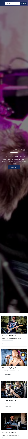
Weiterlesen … (8, 342)
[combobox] (12, 3)
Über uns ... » (14, 167)
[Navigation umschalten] (2, 3)
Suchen (24, 3)
